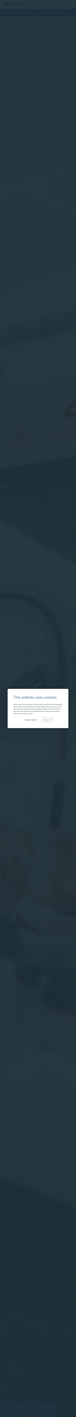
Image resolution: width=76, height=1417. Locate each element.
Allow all (46, 720)
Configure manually (31, 720)
